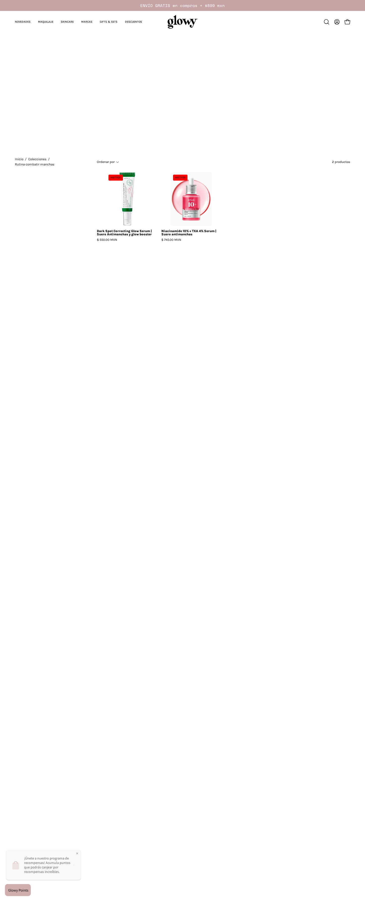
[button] (22, 21)
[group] (182, 5)
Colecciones (37, 159)
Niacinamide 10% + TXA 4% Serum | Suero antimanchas (188, 233)
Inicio (19, 159)
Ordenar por (106, 162)
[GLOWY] (182, 22)
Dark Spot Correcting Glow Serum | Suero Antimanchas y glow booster (124, 233)
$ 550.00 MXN (107, 240)
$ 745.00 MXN (171, 240)
